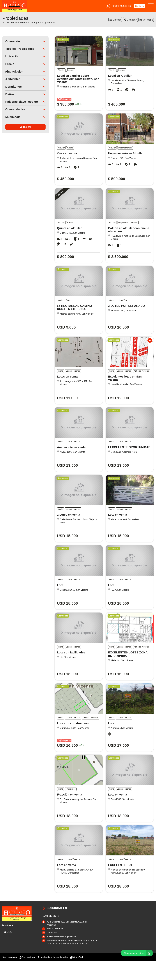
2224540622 (52, 932)
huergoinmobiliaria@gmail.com (61, 936)
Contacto (139, 6)
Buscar (27, 126)
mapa (150, 19)
